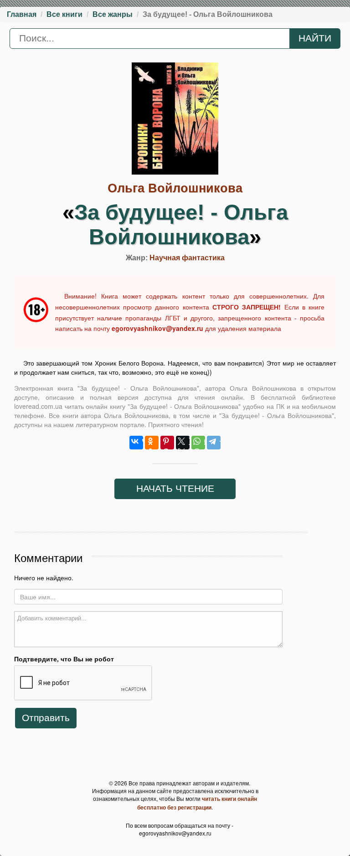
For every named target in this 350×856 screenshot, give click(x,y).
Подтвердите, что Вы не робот (64, 658)
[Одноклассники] (152, 442)
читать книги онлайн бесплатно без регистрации (197, 802)
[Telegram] (214, 442)
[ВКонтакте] (136, 442)
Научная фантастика (187, 258)
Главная (21, 14)
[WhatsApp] (198, 442)
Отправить (46, 717)
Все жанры (113, 14)
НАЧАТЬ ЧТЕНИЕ (175, 488)
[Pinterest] (167, 442)
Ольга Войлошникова (175, 188)
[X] (183, 442)
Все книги (64, 14)
